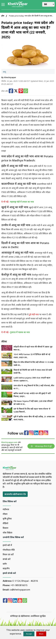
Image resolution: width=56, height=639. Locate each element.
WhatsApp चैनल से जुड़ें (43, 446)
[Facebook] (11, 91)
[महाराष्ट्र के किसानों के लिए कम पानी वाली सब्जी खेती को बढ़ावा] (6, 373)
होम (2, 15)
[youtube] (41, 433)
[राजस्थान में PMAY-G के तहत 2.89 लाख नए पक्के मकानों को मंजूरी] (6, 404)
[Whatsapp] (25, 91)
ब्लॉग (5, 563)
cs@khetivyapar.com (20, 589)
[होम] (17, 6)
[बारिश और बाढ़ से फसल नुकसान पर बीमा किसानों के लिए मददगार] (6, 419)
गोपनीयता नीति (9, 549)
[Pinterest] (20, 91)
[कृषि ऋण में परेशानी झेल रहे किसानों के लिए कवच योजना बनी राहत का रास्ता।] (6, 412)
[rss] (45, 433)
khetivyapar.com (9, 442)
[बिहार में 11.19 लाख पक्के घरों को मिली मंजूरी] (6, 365)
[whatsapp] (24, 601)
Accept (29, 634)
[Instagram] (31, 433)
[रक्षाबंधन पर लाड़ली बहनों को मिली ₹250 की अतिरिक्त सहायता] (6, 381)
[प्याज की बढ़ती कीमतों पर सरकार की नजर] (6, 349)
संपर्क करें (6, 559)
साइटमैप (6, 568)
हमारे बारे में (7, 545)
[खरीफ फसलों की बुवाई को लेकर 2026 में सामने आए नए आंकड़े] (6, 396)
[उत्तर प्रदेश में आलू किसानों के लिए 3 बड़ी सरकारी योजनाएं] (6, 388)
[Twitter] (15, 91)
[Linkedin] (36, 433)
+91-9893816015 (19, 585)
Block (41, 634)
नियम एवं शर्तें (8, 554)
